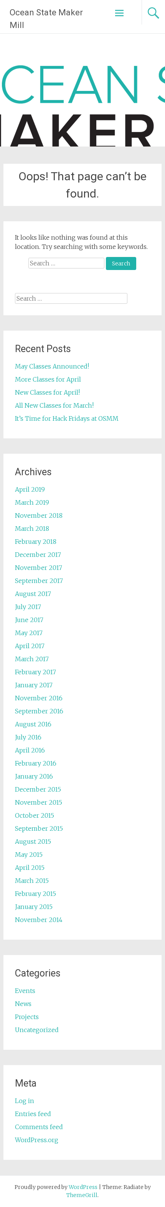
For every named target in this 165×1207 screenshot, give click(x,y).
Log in (24, 1101)
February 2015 (35, 893)
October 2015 (34, 815)
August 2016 (33, 724)
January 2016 (34, 776)
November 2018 (39, 515)
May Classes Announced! (52, 366)
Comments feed (39, 1127)
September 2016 (39, 711)
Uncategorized (37, 1030)
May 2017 (29, 633)
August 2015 (33, 841)
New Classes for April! (47, 392)
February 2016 (35, 763)
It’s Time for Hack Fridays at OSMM (67, 418)
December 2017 (38, 554)
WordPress (83, 1187)
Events (25, 991)
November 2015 (38, 802)
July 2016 (28, 737)
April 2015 (30, 867)
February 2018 (35, 541)
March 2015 (32, 880)
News (23, 1004)
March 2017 (32, 659)
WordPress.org (36, 1140)
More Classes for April (48, 379)
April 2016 (30, 750)
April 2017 (30, 646)
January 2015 (34, 907)
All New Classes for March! (54, 405)
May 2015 (29, 854)
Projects (27, 1017)
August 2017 (33, 594)
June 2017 (29, 620)
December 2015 (38, 789)
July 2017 (28, 607)
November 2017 (38, 567)
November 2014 (39, 920)
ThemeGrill (81, 1195)
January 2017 (34, 685)
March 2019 (32, 502)
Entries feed (33, 1114)
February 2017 (35, 672)
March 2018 (32, 528)
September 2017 (39, 581)
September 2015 (39, 828)
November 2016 (39, 698)
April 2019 (30, 489)
